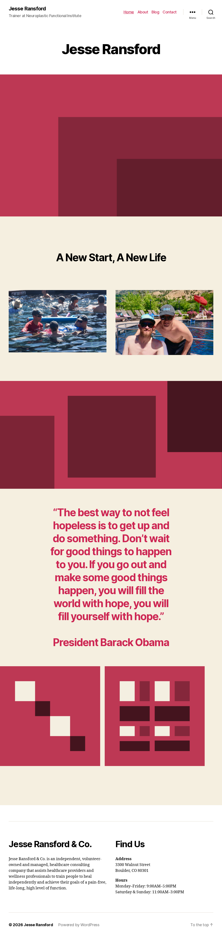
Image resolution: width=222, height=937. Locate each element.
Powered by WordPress (79, 924)
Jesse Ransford (27, 8)
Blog (155, 12)
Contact (170, 12)
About (142, 12)
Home (129, 12)
